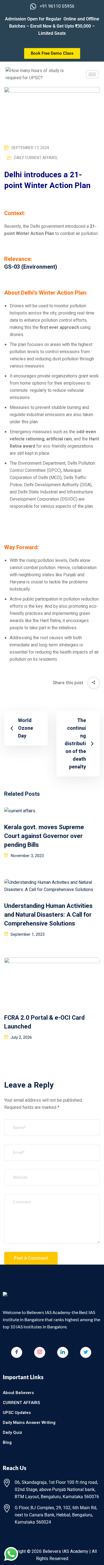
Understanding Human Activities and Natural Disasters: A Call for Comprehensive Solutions (48, 915)
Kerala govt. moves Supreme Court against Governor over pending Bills (44, 836)
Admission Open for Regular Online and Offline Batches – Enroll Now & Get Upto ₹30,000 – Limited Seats (52, 26)
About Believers (18, 1393)
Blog (7, 1442)
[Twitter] (85, 1352)
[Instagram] (39, 1352)
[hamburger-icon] (92, 74)
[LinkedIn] (62, 1352)
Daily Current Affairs (36, 158)
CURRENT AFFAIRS (21, 1403)
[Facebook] (16, 1352)
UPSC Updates (17, 1413)
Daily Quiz (12, 1432)
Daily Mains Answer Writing (29, 1422)
